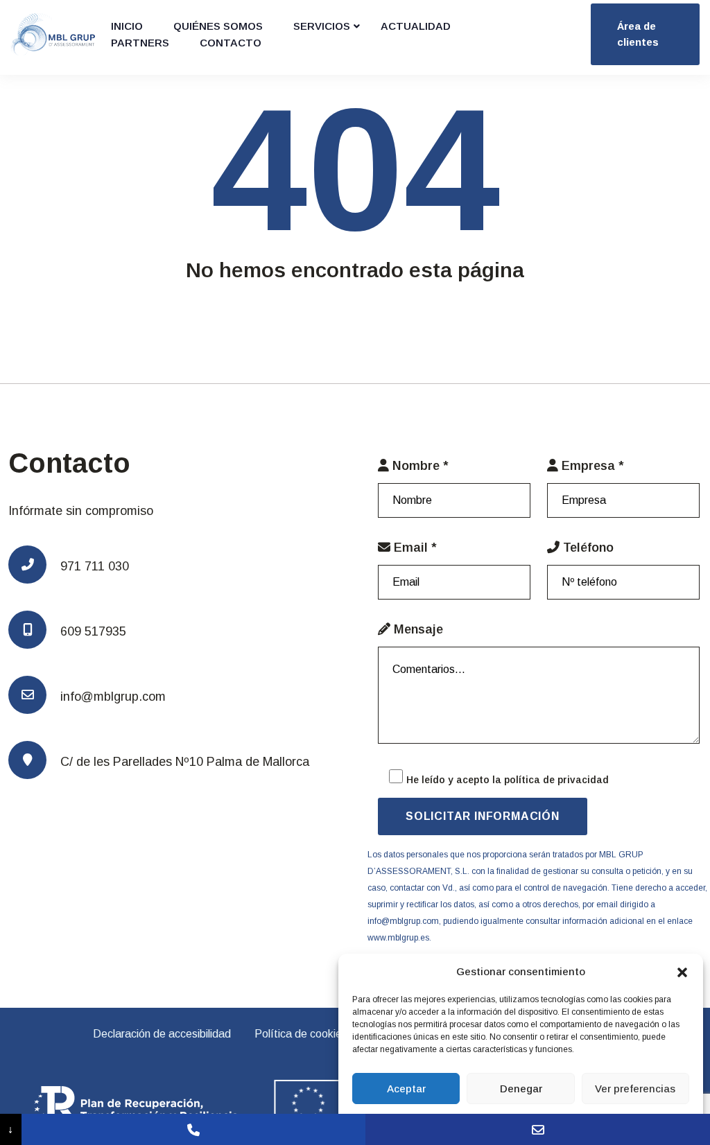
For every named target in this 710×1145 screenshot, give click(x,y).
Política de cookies (300, 1034)
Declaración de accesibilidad (162, 1034)
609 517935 (93, 631)
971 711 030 (94, 566)
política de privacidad (556, 779)
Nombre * (419, 466)
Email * (413, 547)
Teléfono (587, 547)
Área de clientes (638, 34)
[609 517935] (193, 1129)
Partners (140, 43)
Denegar (521, 1088)
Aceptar (406, 1088)
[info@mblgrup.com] (537, 1129)
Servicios (321, 26)
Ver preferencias (635, 1088)
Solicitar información (483, 816)
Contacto (230, 43)
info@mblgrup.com (113, 696)
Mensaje (416, 629)
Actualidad (416, 26)
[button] (682, 972)
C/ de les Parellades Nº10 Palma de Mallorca (184, 762)
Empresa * (591, 466)
